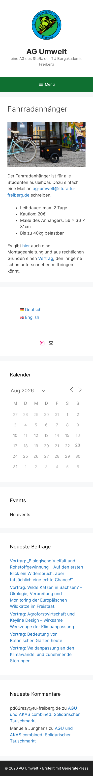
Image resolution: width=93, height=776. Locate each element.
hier (26, 245)
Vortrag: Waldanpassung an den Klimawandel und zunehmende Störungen (42, 654)
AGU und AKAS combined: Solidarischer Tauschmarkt (45, 714)
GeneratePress (75, 768)
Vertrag (45, 258)
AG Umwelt (46, 51)
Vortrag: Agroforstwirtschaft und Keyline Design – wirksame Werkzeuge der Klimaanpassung (42, 620)
